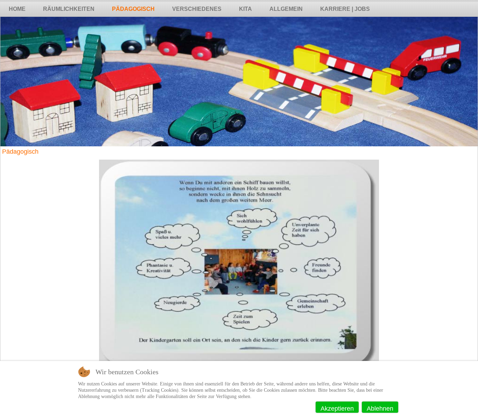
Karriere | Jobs (345, 9)
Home (17, 9)
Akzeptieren (337, 408)
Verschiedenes (197, 9)
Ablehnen (380, 408)
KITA (245, 9)
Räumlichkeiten (68, 9)
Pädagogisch (133, 9)
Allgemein (286, 9)
